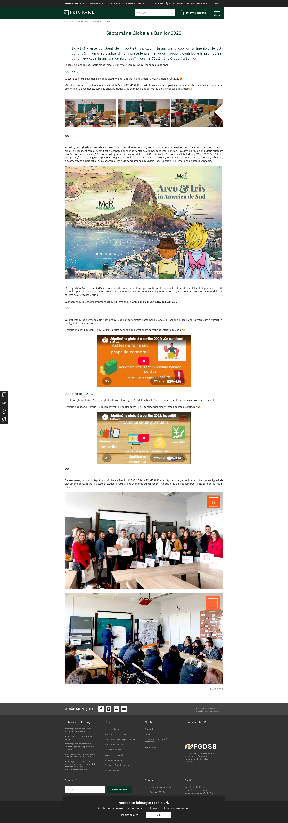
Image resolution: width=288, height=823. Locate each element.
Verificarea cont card (114, 744)
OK (158, 814)
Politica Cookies (112, 770)
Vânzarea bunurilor (114, 760)
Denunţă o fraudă (113, 749)
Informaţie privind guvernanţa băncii (78, 737)
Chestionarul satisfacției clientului (120, 739)
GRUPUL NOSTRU (115, 3)
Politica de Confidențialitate (117, 765)
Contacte (142, 3)
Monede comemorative (115, 734)
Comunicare (157, 3)
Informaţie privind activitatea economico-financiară (78, 730)
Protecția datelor (112, 729)
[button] (69, 112)
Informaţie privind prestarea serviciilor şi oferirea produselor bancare (79, 746)
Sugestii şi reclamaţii (114, 755)
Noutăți (148, 734)
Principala (68, 21)
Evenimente (150, 747)
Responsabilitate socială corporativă (156, 740)
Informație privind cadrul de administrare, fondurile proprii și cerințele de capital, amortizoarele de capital (80, 765)
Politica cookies (129, 814)
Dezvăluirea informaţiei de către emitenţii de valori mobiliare (80, 755)
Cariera (130, 3)
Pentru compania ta (91, 3)
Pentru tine (71, 3)
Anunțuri (149, 729)
